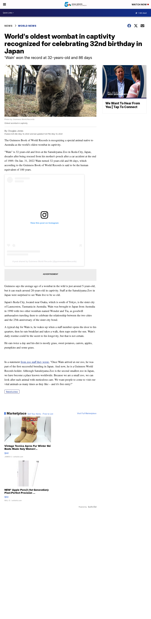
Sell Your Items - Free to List (40, 414)
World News (27, 25)
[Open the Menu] (4, 4)
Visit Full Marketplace (86, 413)
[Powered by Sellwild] (92, 507)
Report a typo (12, 392)
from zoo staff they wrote (35, 362)
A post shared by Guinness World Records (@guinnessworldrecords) (44, 261)
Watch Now (139, 4)
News (8, 25)
